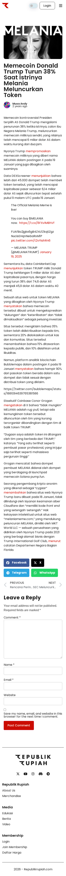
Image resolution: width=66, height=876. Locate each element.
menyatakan (13, 306)
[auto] (33, 5)
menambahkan (15, 492)
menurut (54, 541)
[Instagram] (33, 774)
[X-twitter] (18, 774)
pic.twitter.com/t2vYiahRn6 (30, 240)
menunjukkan (41, 176)
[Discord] (40, 774)
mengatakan (13, 405)
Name (9, 664)
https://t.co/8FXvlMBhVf (36, 223)
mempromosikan (38, 151)
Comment (12, 617)
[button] (16, 563)
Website (10, 695)
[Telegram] (48, 774)
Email (9, 679)
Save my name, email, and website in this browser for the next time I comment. (33, 715)
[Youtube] (25, 774)
